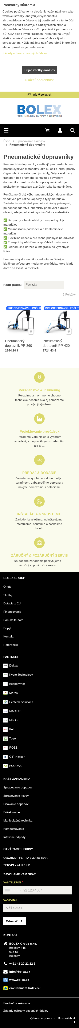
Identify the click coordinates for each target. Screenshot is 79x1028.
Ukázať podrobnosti (39, 80)
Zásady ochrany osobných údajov (25, 1010)
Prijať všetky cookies (39, 70)
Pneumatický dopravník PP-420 (56, 343)
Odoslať (12, 921)
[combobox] (13, 890)
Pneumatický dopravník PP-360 (18, 343)
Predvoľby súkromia (16, 1003)
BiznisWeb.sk (67, 1018)
